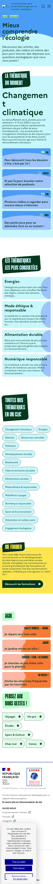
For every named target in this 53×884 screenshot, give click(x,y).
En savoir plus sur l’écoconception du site (22, 801)
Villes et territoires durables (20, 470)
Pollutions (10, 445)
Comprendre (13, 16)
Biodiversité (11, 462)
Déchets (9, 437)
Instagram (7, 820)
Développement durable (18, 453)
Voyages (10, 716)
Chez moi (11, 744)
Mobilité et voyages (16, 495)
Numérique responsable (18, 503)
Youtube (6, 816)
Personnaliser (19, 876)
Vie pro (31, 716)
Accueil (4, 16)
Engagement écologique (18, 528)
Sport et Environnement (18, 511)
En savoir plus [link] (20, 879)
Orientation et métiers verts (20, 519)
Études (9, 725)
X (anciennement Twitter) (14, 812)
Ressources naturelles (32, 437)
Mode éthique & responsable (20, 486)
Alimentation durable (17, 478)
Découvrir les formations (20, 584)
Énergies (43, 429)
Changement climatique (18, 429)
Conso (32, 744)
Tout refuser (19, 868)
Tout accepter (19, 862)
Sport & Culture (15, 734)
